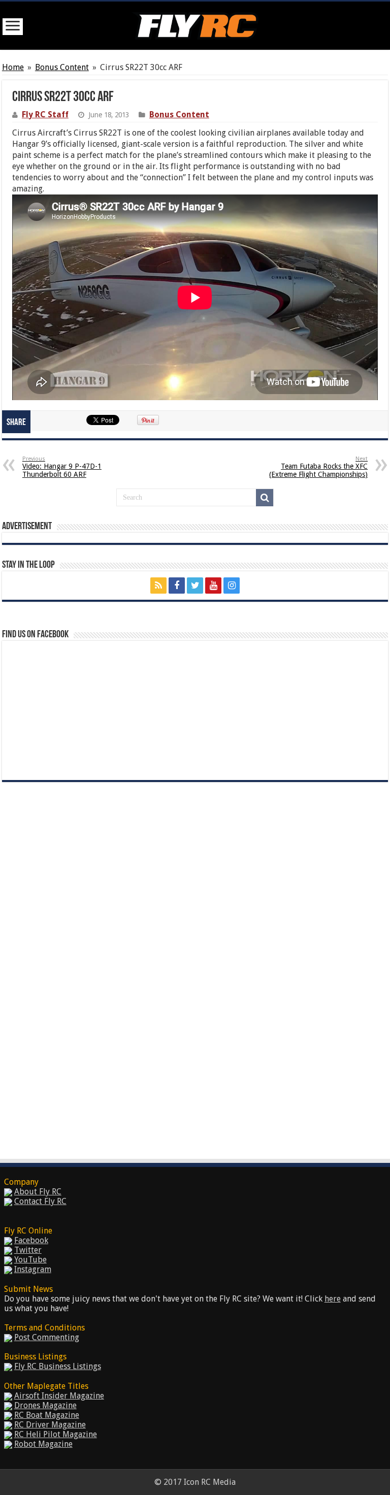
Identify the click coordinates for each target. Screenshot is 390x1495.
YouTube (30, 1259)
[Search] (264, 497)
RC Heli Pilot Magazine (55, 1434)
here (332, 1299)
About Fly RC (37, 1191)
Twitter (28, 1250)
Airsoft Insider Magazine (59, 1396)
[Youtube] (213, 585)
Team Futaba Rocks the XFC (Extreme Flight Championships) (318, 467)
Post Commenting (46, 1337)
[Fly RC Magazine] (195, 24)
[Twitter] (195, 585)
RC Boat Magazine (46, 1415)
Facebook (31, 1240)
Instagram (32, 1269)
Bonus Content (62, 67)
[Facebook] (177, 585)
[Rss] (158, 585)
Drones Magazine (45, 1405)
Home (13, 67)
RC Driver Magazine (50, 1424)
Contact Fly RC (40, 1201)
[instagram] (231, 585)
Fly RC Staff (45, 114)
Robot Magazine (43, 1444)
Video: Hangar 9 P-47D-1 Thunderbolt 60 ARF (62, 467)
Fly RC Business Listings (57, 1366)
